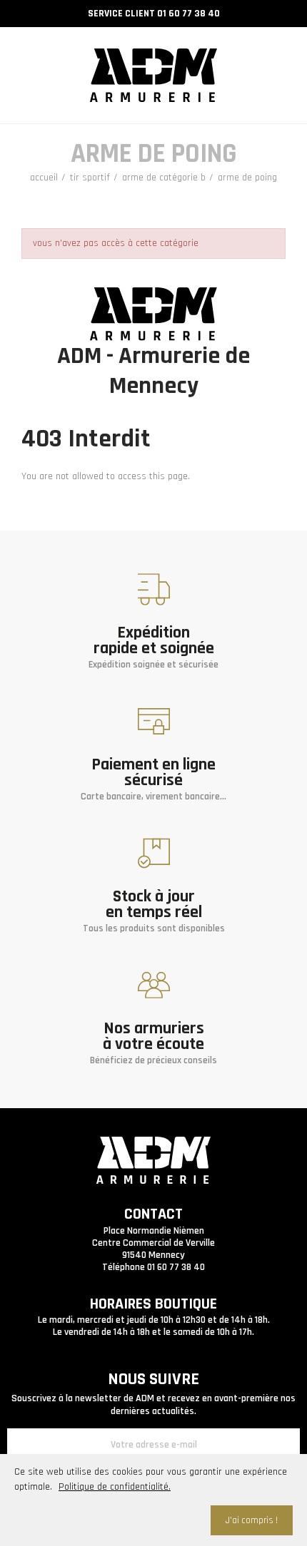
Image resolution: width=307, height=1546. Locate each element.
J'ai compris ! (252, 1520)
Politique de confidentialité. (115, 1486)
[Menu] (30, 66)
